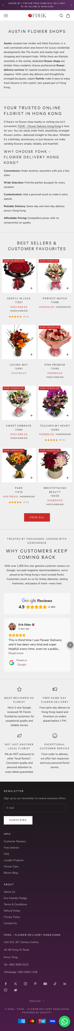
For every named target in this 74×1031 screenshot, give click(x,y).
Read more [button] (16, 653)
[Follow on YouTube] (45, 984)
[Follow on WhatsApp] (6, 990)
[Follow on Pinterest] (35, 984)
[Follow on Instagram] (25, 984)
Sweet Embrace (19, 427)
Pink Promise (55, 366)
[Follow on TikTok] (55, 984)
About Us (9, 892)
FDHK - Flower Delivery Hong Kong (39, 126)
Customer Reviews (15, 841)
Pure (19, 490)
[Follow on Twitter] (15, 984)
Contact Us (10, 923)
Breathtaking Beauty (55, 492)
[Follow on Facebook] (6, 984)
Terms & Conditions (15, 904)
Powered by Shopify (37, 1012)
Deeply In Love (19, 300)
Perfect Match (55, 300)
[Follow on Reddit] (15, 990)
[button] (4, 645)
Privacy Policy (12, 917)
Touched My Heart (55, 427)
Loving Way (19, 366)
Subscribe (18, 820)
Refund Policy (12, 911)
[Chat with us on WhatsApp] (64, 1021)
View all (37, 517)
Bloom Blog (11, 873)
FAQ (6, 854)
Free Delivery (11, 847)
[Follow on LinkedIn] (65, 984)
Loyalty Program (14, 860)
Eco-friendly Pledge (15, 898)
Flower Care (11, 866)
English (35, 1001)
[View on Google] (12, 626)
